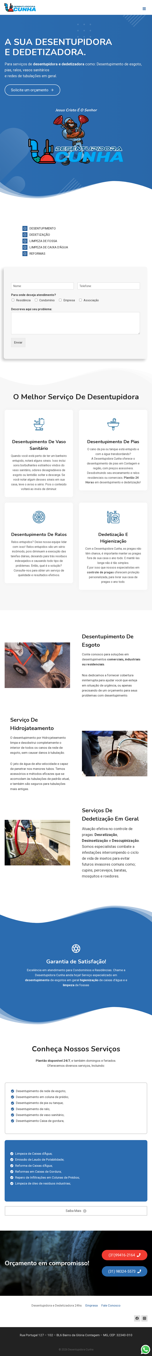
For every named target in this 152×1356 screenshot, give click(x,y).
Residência (23, 300)
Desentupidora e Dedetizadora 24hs (57, 1305)
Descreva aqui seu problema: (31, 309)
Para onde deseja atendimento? (33, 295)
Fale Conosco (110, 1305)
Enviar (18, 342)
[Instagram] (144, 1318)
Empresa (69, 300)
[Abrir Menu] (144, 7)
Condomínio (47, 300)
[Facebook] (137, 1318)
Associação (91, 300)
